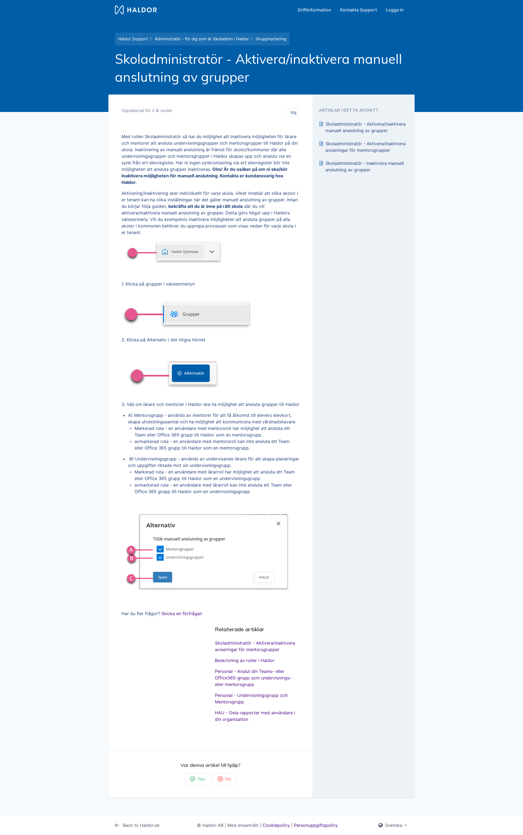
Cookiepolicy (276, 825)
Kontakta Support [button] (358, 10)
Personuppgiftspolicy (316, 825)
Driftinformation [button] (314, 10)
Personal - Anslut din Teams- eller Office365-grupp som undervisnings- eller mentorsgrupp (253, 678)
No (228, 779)
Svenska (394, 825)
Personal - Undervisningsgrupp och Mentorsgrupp (251, 699)
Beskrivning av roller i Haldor (245, 660)
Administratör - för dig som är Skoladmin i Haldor (202, 38)
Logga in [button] (395, 10)
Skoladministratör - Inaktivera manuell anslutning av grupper (365, 166)
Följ (293, 112)
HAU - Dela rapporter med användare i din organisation (255, 716)
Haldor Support (133, 38)
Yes (201, 779)
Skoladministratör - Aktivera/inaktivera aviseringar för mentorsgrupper (255, 646)
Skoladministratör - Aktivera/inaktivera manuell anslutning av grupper (366, 127)
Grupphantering (271, 38)
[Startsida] (136, 9)
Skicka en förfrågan (181, 613)
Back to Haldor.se (140, 825)
